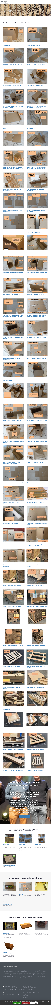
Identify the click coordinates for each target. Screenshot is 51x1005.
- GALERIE (25, 995)
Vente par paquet (7, 866)
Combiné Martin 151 (7, 905)
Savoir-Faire (6, 844)
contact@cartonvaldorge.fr (12, 994)
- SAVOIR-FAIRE (27, 986)
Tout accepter (17, 1003)
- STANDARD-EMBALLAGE (29, 987)
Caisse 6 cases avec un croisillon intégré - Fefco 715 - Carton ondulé (41, 935)
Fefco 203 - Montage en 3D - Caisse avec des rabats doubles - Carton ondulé (9, 955)
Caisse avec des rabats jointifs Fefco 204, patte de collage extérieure (40, 847)
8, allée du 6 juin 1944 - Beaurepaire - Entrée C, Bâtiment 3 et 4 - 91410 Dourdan (13, 988)
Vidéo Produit (38, 932)
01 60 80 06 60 (9, 992)
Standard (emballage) (9, 865)
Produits (37, 892)
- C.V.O (24, 994)
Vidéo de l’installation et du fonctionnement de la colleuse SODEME (9, 936)
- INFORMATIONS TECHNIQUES (31, 992)
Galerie (8, 11)
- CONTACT (25, 997)
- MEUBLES (26, 991)
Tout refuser (26, 1003)
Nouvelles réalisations (9, 892)
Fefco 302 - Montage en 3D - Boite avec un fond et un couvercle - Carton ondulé (25, 935)
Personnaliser (34, 1003)
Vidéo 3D (21, 932)
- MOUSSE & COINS (28, 989)
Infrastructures (7, 904)
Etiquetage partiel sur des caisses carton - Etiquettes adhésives (9, 896)
